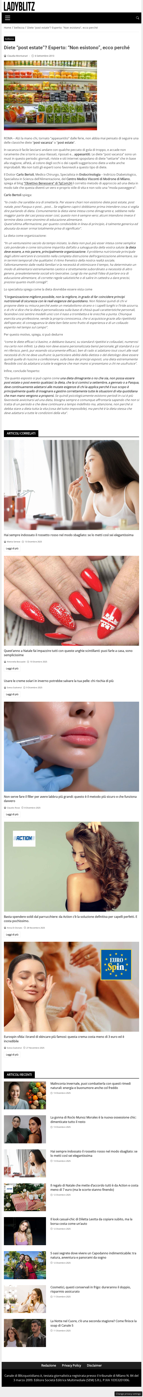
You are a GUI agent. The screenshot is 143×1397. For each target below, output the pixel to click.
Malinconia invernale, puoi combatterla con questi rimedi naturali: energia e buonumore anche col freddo (90, 1085)
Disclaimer (94, 1365)
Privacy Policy (71, 1365)
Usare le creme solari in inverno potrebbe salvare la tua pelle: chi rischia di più (59, 681)
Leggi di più (12, 548)
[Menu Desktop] (7, 17)
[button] (137, 18)
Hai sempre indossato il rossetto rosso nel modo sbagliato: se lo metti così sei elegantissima (69, 535)
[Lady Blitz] (19, 6)
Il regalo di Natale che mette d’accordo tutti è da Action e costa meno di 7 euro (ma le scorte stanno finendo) (94, 1187)
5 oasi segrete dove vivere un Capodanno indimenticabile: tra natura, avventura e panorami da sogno (93, 1255)
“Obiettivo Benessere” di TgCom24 (48, 183)
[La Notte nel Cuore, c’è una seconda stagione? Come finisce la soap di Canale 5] (25, 1333)
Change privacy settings (128, 1393)
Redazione (48, 1365)
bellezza (9, 39)
